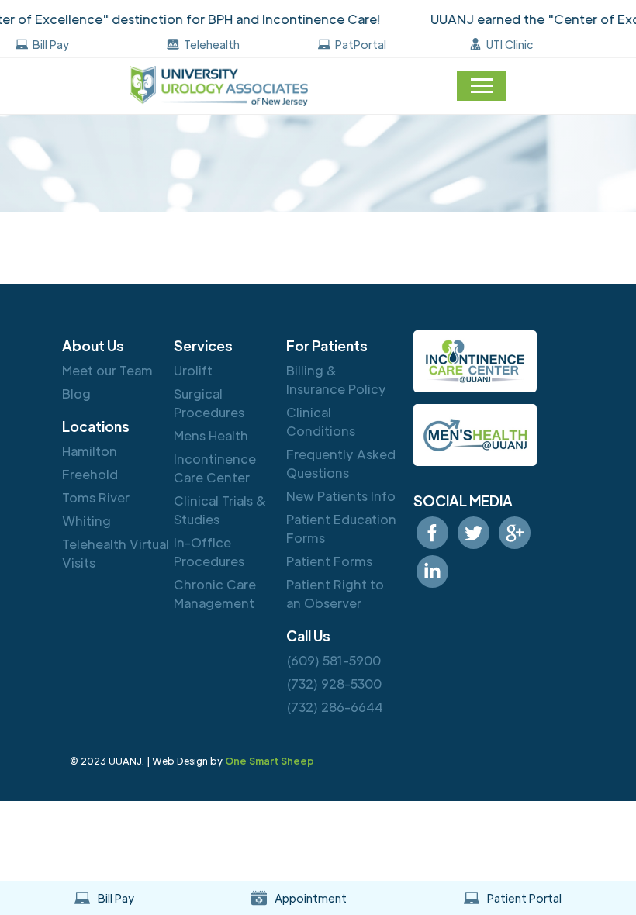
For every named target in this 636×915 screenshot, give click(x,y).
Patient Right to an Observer (335, 593)
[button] (481, 86)
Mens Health (211, 435)
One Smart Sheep (269, 760)
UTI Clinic (509, 44)
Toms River (96, 497)
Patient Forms (329, 561)
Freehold (90, 474)
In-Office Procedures (209, 551)
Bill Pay (51, 44)
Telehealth (212, 44)
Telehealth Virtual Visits (115, 553)
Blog (76, 393)
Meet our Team (107, 370)
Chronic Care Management (215, 593)
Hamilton (89, 451)
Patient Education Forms (341, 528)
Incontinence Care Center (215, 468)
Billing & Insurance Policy (336, 379)
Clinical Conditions (320, 421)
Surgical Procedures (209, 402)
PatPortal (360, 44)
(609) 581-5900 (333, 660)
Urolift (193, 370)
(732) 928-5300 (334, 683)
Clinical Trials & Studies (220, 509)
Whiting (86, 521)
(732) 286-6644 (334, 707)
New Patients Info (341, 496)
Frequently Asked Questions (341, 463)
